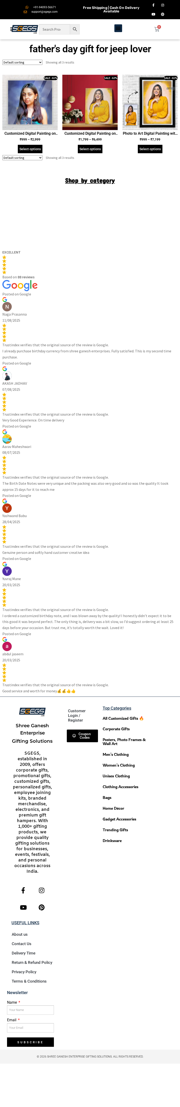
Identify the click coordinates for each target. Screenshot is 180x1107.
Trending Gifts (115, 829)
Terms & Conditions (29, 981)
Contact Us (21, 943)
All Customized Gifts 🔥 (123, 718)
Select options (30, 149)
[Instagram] (162, 5)
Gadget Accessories (119, 818)
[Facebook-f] (153, 5)
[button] (118, 28)
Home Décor (113, 808)
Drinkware (112, 840)
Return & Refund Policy (32, 962)
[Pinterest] (162, 14)
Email (12, 1020)
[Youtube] (153, 14)
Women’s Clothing (119, 765)
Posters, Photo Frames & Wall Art (124, 741)
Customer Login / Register (77, 715)
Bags (107, 797)
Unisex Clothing (116, 775)
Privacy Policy (24, 971)
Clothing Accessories (120, 786)
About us (20, 934)
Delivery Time (23, 953)
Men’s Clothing (116, 754)
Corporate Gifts (116, 728)
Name (12, 1002)
